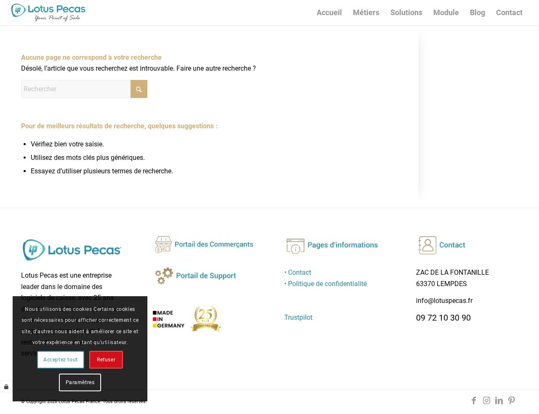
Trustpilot (298, 317)
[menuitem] (329, 12)
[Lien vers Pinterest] (511, 400)
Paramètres (80, 382)
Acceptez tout (60, 360)
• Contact (297, 272)
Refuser (106, 360)
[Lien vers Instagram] (486, 400)
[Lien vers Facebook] (473, 400)
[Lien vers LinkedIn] (499, 400)
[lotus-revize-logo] (49, 12)
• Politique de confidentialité (325, 284)
